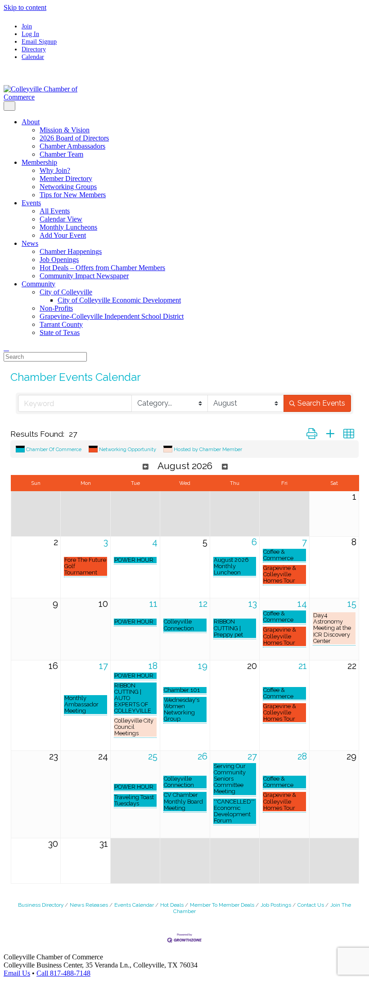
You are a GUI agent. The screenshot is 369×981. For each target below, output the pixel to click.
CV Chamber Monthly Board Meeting (183, 801)
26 (202, 756)
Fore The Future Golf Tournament (85, 566)
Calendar (33, 56)
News (30, 243)
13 (252, 603)
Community (38, 284)
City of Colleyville (66, 292)
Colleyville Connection (179, 625)
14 (302, 603)
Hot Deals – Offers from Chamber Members (102, 267)
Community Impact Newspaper (84, 276)
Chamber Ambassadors (72, 146)
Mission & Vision (65, 130)
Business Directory (40, 905)
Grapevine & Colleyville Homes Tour (279, 574)
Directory (34, 49)
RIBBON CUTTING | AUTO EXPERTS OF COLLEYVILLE (132, 698)
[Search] (6, 348)
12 (203, 603)
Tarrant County (61, 324)
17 (103, 665)
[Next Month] (225, 466)
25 (153, 756)
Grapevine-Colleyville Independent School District (112, 316)
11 (153, 603)
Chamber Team (61, 154)
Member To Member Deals (222, 905)
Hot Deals (172, 905)
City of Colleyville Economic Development (119, 300)
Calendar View (61, 219)
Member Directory (66, 178)
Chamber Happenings (71, 251)
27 (252, 756)
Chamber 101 (182, 690)
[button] (312, 434)
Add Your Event (63, 235)
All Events (55, 211)
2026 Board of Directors (74, 138)
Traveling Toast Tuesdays (134, 800)
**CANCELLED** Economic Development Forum (234, 811)
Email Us (17, 973)
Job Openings (59, 259)
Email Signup (39, 41)
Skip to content (25, 7)
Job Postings (276, 905)
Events (31, 203)
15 (351, 603)
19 (202, 665)
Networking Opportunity (127, 449)
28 (302, 756)
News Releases (89, 905)
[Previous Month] (145, 466)
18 (153, 665)
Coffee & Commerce (278, 555)
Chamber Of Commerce (53, 449)
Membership (39, 162)
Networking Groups (68, 186)
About (31, 122)
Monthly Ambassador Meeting (81, 704)
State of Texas (60, 332)
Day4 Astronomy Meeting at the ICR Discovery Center (332, 628)
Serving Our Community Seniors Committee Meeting (230, 779)
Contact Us (310, 905)
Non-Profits (56, 308)
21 (302, 665)
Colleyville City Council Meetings (133, 727)
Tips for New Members (73, 195)
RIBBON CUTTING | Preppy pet (228, 628)
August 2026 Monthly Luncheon (231, 566)
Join (27, 26)
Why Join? (55, 170)
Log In (30, 33)
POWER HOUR (133, 560)
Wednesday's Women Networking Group (181, 709)
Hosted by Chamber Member (208, 449)
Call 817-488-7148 (63, 973)
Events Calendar (134, 905)
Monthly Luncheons (68, 227)
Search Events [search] (321, 403)
